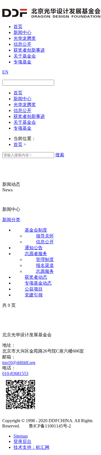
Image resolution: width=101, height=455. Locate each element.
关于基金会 (24, 56)
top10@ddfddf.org (18, 362)
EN (5, 72)
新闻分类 (11, 219)
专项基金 (22, 62)
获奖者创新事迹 (29, 50)
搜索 (59, 154)
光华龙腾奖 (24, 38)
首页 (17, 26)
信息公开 (22, 44)
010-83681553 (15, 373)
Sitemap (20, 436)
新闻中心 (22, 32)
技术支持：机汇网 (31, 447)
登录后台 (22, 441)
